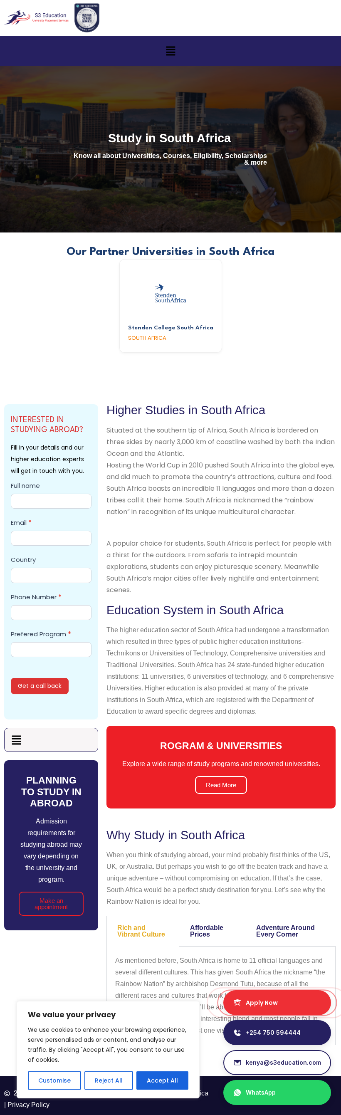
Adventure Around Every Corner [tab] (285, 931)
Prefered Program (41, 634)
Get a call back (40, 686)
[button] (170, 50)
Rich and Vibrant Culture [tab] (141, 931)
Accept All (162, 1080)
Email (21, 522)
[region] (108, 1049)
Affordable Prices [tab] (206, 931)
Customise (54, 1080)
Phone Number (36, 597)
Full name (25, 485)
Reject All (109, 1080)
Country (23, 559)
